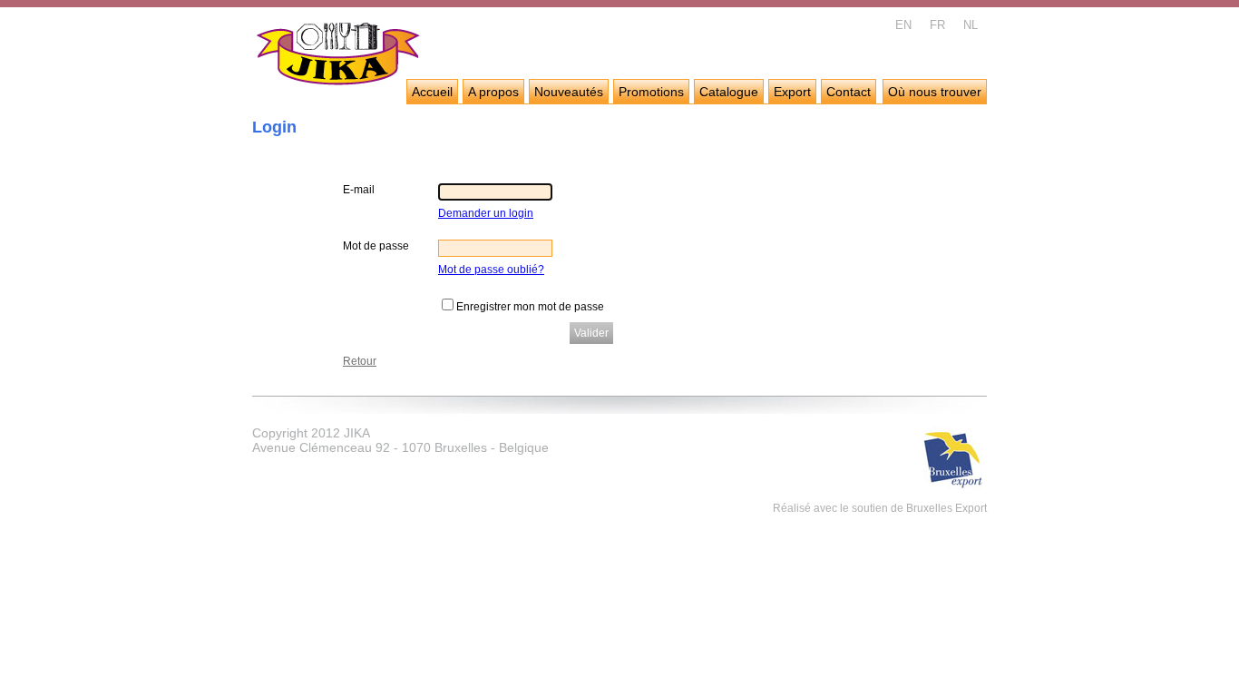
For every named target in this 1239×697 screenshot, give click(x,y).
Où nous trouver (934, 91)
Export (792, 91)
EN (903, 25)
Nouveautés (568, 91)
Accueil (432, 91)
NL (970, 25)
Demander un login (485, 213)
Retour (359, 361)
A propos (493, 91)
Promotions (651, 91)
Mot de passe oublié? (491, 269)
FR (937, 25)
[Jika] (338, 56)
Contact (848, 91)
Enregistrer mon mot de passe (530, 306)
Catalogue (728, 91)
